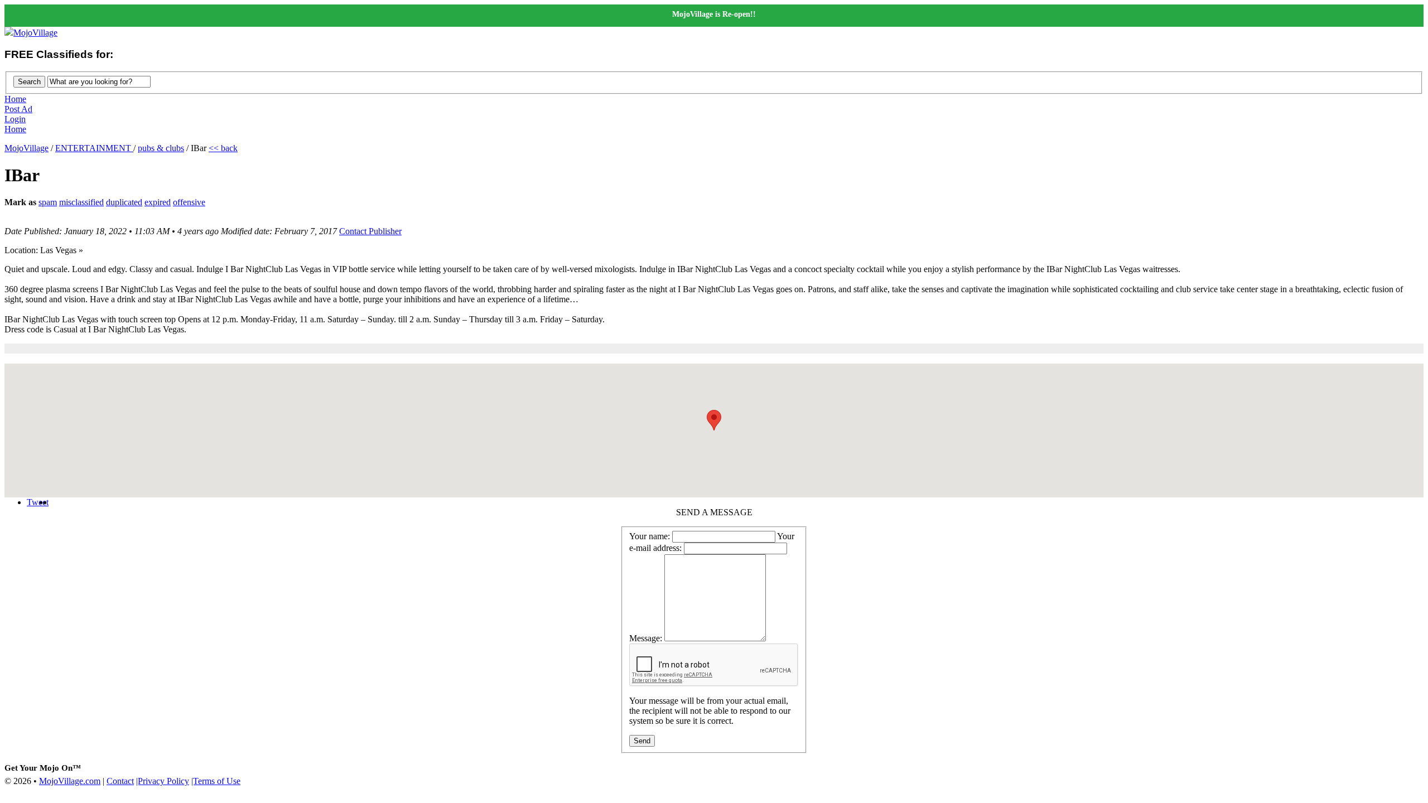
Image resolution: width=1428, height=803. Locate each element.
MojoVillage (35, 32)
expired (157, 202)
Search (29, 82)
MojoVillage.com (69, 781)
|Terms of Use (215, 781)
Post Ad (18, 109)
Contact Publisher (370, 231)
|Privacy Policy (162, 781)
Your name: (649, 536)
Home (15, 99)
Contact (120, 781)
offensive (189, 202)
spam (47, 202)
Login (15, 119)
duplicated (124, 202)
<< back (223, 148)
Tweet (38, 502)
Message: (645, 638)
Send (642, 741)
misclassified (81, 202)
